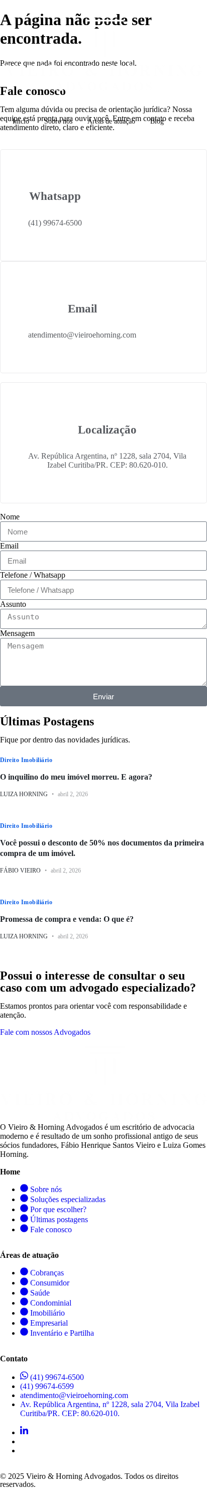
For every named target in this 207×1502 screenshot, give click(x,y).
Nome (10, 516)
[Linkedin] (24, 1432)
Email (9, 546)
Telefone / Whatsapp (32, 575)
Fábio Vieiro (20, 870)
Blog (157, 121)
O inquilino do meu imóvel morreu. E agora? (76, 777)
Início (21, 121)
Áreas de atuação (111, 121)
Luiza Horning (24, 794)
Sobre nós (58, 121)
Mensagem (17, 633)
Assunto (13, 604)
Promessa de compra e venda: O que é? (67, 919)
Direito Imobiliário (26, 760)
